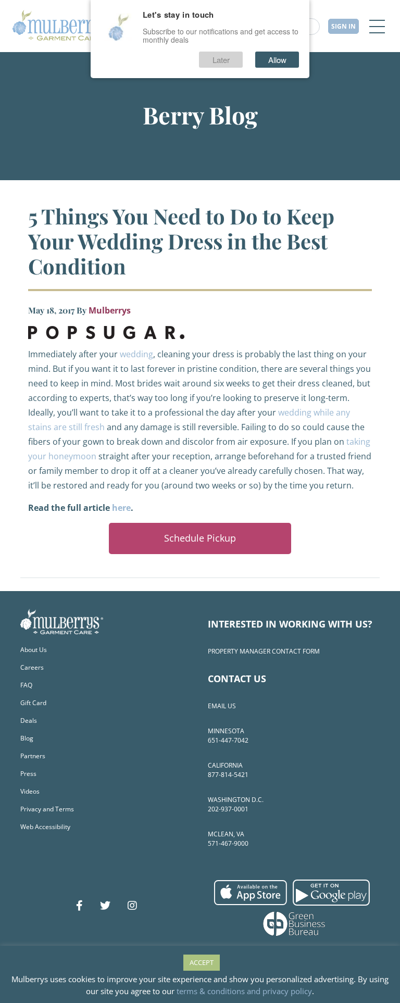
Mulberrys (110, 310)
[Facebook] (79, 905)
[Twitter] (105, 905)
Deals (28, 720)
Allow (277, 59)
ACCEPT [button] (202, 962)
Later (221, 59)
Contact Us (237, 678)
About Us (33, 649)
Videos (30, 791)
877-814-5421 (228, 774)
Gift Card (33, 702)
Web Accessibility (45, 826)
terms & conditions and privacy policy (244, 991)
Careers (32, 667)
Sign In (343, 26)
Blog (26, 738)
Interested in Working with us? (290, 624)
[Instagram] (132, 905)
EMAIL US (222, 705)
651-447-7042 (228, 740)
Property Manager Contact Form (264, 651)
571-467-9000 (228, 843)
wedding (136, 354)
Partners (32, 755)
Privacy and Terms (47, 809)
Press (28, 773)
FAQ (26, 685)
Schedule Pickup (200, 538)
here (121, 507)
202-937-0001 (228, 809)
